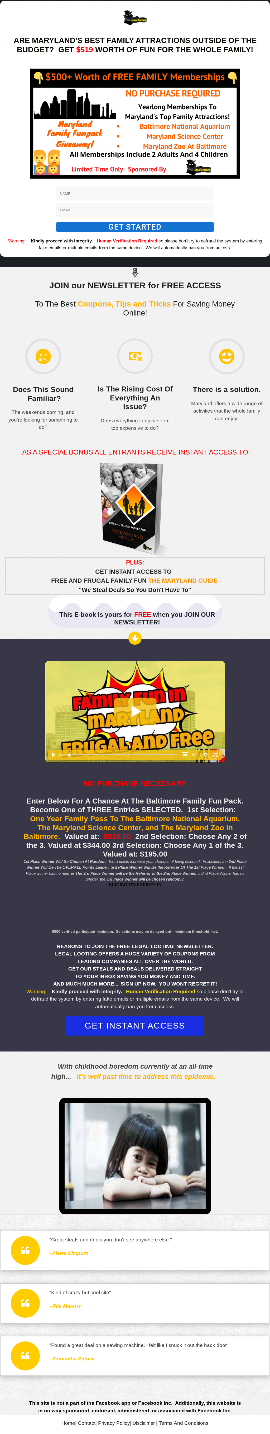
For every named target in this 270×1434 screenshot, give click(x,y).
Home (68, 1423)
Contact (86, 1423)
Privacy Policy (114, 1423)
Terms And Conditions (184, 1423)
